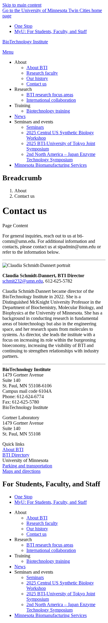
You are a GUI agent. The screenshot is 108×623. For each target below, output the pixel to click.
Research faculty (42, 523)
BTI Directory (15, 454)
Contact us (36, 534)
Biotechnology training (48, 561)
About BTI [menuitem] (36, 67)
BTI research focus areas (49, 544)
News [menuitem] (20, 116)
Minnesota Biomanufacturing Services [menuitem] (50, 165)
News (20, 566)
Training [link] (22, 105)
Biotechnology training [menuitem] (48, 110)
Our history (37, 528)
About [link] (20, 62)
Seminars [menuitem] (35, 127)
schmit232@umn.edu (22, 281)
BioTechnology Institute (25, 41)
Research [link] (23, 89)
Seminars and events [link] (33, 121)
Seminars (35, 577)
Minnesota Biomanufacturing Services (50, 615)
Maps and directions (21, 471)
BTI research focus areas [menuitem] (49, 94)
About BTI (12, 449)
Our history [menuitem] (37, 78)
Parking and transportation (27, 465)
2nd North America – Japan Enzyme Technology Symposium (60, 607)
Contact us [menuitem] (36, 83)
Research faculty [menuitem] (42, 73)
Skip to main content (21, 5)
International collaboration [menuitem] (51, 100)
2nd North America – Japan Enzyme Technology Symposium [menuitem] (60, 157)
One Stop (23, 26)
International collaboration (51, 550)
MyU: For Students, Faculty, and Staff (50, 31)
